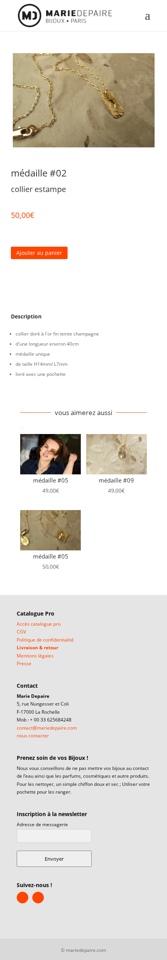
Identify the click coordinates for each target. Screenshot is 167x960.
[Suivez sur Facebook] (14, 390)
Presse (24, 663)
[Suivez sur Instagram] (34, 390)
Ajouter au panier (39, 252)
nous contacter (33, 735)
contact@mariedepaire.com (47, 728)
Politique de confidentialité (45, 640)
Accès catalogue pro (39, 624)
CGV (21, 631)
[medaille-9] (84, 100)
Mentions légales (35, 655)
